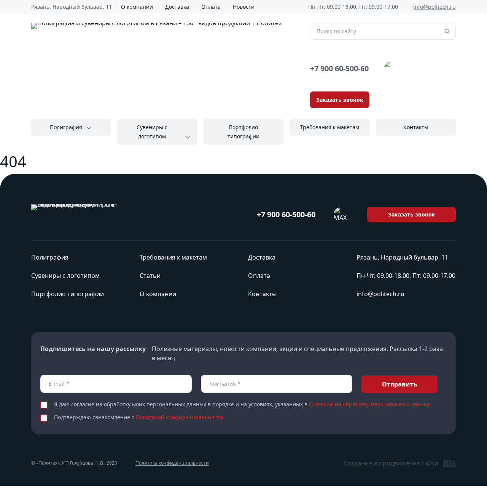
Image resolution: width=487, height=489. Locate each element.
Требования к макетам (329, 127)
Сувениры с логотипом (152, 131)
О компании (137, 6)
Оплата (211, 6)
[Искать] (447, 31)
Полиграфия (66, 127)
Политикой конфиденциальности (179, 417)
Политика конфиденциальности (172, 463)
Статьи (150, 275)
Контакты (415, 127)
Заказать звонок (339, 99)
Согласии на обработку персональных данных (370, 404)
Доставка (177, 6)
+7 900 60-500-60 (339, 68)
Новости (244, 6)
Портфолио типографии (243, 131)
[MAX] (391, 68)
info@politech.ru (434, 6)
